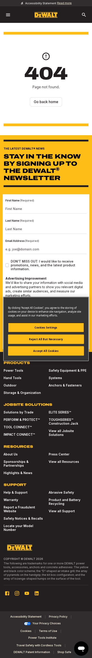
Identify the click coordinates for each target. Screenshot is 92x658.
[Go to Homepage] (46, 15)
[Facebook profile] (7, 593)
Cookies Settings (46, 327)
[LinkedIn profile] (36, 593)
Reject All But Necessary (46, 339)
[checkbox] (7, 265)
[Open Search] (83, 14)
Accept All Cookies (46, 351)
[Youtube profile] (26, 593)
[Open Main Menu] (8, 14)
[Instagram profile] (17, 593)
